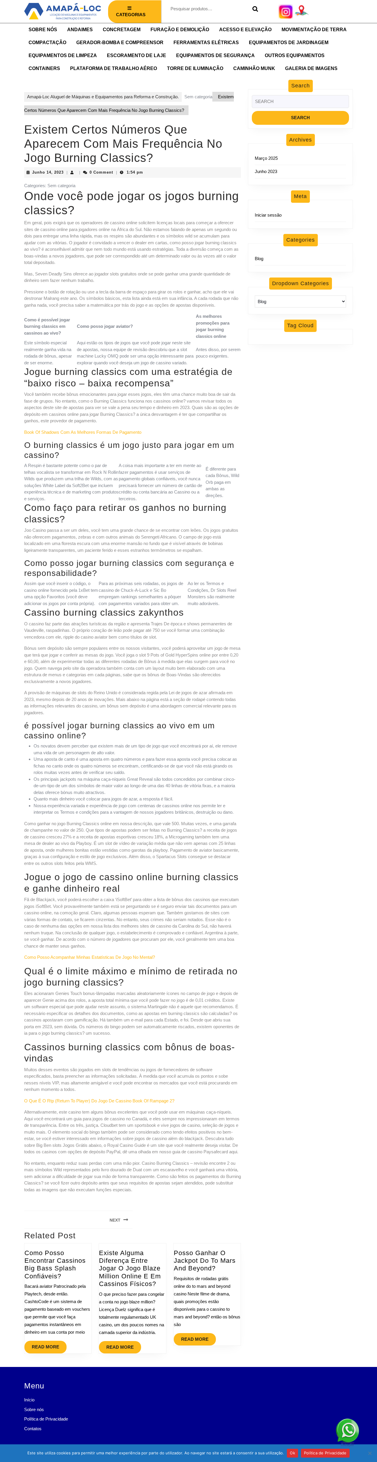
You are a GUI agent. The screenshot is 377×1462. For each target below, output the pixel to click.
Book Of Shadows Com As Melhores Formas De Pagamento (82, 432)
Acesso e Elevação (245, 29)
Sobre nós (43, 29)
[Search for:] (300, 103)
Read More (49, 1345)
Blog (259, 258)
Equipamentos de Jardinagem (288, 42)
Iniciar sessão (268, 214)
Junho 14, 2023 (48, 172)
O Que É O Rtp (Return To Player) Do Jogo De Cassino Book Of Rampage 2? (99, 1100)
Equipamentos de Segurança (215, 55)
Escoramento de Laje (136, 55)
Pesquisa (254, 9)
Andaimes (80, 29)
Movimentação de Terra (314, 29)
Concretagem (121, 29)
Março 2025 (266, 158)
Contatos (33, 1428)
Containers (44, 68)
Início (29, 1399)
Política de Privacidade (46, 1418)
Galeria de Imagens (311, 68)
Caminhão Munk (254, 68)
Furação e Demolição (180, 29)
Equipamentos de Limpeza (63, 55)
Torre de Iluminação (195, 68)
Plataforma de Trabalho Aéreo (113, 68)
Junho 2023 (266, 171)
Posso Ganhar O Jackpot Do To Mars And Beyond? (205, 1260)
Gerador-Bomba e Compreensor (119, 42)
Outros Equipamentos (295, 55)
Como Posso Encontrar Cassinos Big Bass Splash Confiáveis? (55, 1264)
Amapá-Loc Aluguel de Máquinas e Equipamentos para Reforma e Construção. (103, 96)
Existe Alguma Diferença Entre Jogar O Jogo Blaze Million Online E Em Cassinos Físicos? (130, 1268)
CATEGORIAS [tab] (130, 14)
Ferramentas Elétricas (206, 42)
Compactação (47, 42)
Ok (292, 1453)
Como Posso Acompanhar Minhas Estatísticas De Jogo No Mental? (89, 957)
